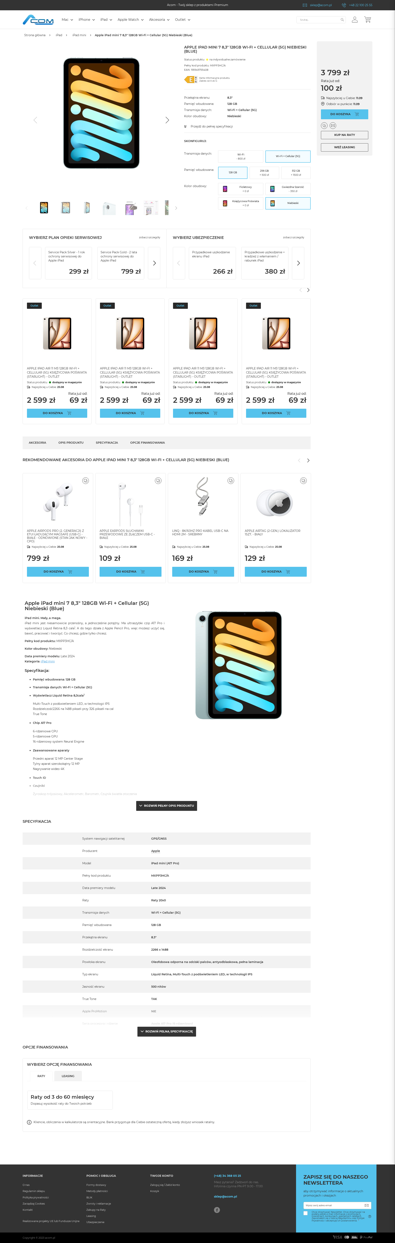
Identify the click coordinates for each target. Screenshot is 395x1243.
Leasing (91, 1216)
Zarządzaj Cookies (34, 1203)
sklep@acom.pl (321, 5)
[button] (354, 19)
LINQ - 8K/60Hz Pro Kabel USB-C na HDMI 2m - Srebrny (200, 532)
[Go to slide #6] (151, 207)
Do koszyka (53, 413)
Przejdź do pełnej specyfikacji (212, 126)
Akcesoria (37, 442)
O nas (26, 1184)
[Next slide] (167, 120)
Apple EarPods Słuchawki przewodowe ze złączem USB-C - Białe (127, 534)
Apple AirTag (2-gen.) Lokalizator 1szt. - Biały (272, 532)
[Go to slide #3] (87, 207)
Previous (35, 263)
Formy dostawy (96, 1184)
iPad (59, 35)
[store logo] (38, 20)
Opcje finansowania (147, 442)
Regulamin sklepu (34, 1191)
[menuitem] (67, 19)
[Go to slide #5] (129, 207)
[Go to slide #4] (108, 207)
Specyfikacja (107, 442)
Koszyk (154, 1191)
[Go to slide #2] (65, 207)
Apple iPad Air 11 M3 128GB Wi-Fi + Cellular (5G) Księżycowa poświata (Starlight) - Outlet (57, 372)
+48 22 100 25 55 (360, 5)
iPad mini (79, 35)
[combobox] (321, 19)
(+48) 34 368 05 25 (227, 1176)
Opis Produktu (71, 442)
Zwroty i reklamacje (98, 1203)
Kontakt (28, 1209)
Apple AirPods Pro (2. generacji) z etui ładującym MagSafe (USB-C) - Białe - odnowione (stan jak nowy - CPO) (57, 536)
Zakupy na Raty (96, 1209)
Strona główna (34, 35)
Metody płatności (97, 1191)
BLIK (89, 1197)
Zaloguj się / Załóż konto (165, 1184)
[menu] (177, 20)
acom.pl (50, 1237)
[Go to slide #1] (44, 207)
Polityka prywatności (36, 1197)
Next (154, 263)
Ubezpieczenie (95, 1222)
